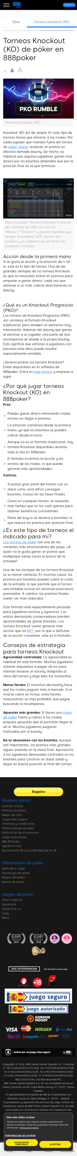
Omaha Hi (9, 904)
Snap (5, 913)
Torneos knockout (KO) (52, 22)
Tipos (16, 22)
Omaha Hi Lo (11, 909)
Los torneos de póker (20, 542)
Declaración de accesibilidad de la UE (29, 850)
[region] (38, 24)
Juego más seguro (15, 819)
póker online (18, 147)
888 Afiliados (11, 841)
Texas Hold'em (12, 900)
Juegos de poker (18, 894)
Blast (5, 917)
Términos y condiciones (18, 823)
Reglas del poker (13, 877)
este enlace (43, 372)
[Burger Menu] (6, 5)
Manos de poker (13, 882)
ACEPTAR (55, 1144)
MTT (30, 631)
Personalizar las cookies (20, 1136)
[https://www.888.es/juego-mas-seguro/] (38, 1052)
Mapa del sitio (12, 815)
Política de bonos (14, 810)
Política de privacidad (18, 828)
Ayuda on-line (11, 846)
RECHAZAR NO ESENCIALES (21, 1144)
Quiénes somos (16, 800)
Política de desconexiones (20, 832)
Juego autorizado (14, 837)
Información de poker (23, 863)
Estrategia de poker (16, 873)
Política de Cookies (29, 1128)
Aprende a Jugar (13, 868)
